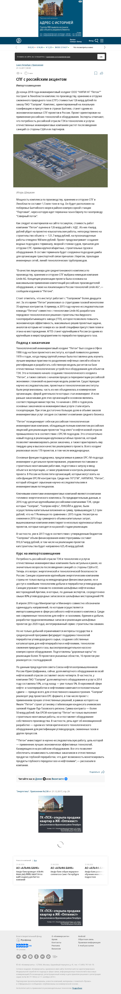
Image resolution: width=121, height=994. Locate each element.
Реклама (56, 945)
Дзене (38, 778)
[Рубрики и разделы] (102, 40)
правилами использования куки (58, 57)
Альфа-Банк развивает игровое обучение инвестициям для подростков (99, 874)
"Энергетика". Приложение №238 (32, 791)
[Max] (48, 956)
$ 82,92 (31, 47)
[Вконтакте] (24, 956)
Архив (54, 939)
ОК (101, 56)
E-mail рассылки (86, 945)
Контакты (56, 942)
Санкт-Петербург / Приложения (29, 65)
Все (35, 860)
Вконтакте (58, 778)
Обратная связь (86, 939)
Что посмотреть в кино (83, 47)
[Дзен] (30, 956)
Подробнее (77, 988)
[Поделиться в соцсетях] (101, 73)
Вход (91, 40)
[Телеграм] (18, 956)
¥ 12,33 (49, 47)
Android (81, 936)
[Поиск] (96, 40)
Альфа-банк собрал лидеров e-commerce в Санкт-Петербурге (65, 873)
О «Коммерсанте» (60, 936)
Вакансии (56, 948)
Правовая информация (89, 942)
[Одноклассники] (36, 956)
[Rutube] (42, 956)
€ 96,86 (40, 47)
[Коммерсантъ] (18, 40)
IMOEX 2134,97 (61, 47)
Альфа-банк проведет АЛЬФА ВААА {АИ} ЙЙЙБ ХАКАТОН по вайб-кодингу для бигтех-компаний (29, 875)
